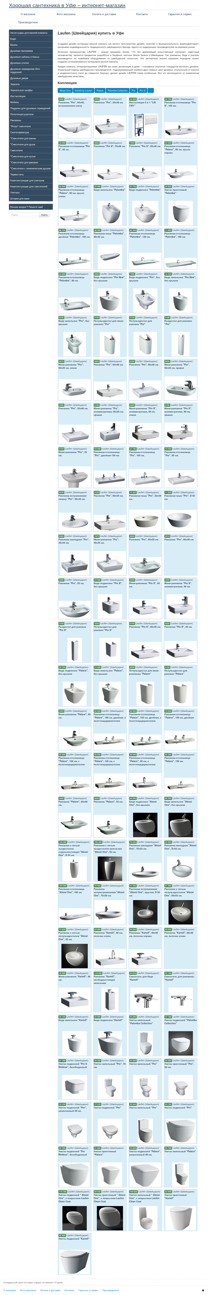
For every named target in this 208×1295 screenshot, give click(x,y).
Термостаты (17, 174)
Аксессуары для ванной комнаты (28, 32)
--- (151, 90)
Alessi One (65, 90)
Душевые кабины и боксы (24, 56)
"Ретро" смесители (20, 126)
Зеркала (15, 84)
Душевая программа (21, 50)
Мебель (14, 102)
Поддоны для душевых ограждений (30, 108)
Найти (44, 214)
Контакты (142, 14)
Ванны (14, 44)
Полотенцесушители (21, 114)
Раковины (15, 120)
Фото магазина (66, 14)
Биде (13, 38)
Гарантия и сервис (180, 14)
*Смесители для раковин (24, 162)
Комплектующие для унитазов (27, 180)
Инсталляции (17, 96)
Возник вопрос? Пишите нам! (26, 207)
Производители (28, 22)
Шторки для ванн (19, 198)
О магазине (28, 14)
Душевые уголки (19, 62)
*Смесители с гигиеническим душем (30, 168)
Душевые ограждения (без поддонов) (25, 70)
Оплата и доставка (104, 14)
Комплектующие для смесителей (28, 186)
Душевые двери (19, 78)
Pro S (142, 90)
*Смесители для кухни (22, 156)
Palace (100, 90)
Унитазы (15, 192)
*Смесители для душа (22, 144)
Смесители (16, 150)
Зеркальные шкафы (21, 90)
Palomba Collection (118, 90)
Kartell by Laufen (83, 90)
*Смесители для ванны (23, 138)
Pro (133, 90)
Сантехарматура (19, 132)
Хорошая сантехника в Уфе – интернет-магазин (67, 5)
